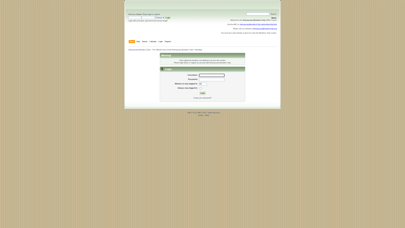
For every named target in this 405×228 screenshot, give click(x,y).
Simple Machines (214, 113)
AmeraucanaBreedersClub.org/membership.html (258, 24)
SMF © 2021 (202, 113)
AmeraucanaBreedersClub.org (265, 29)
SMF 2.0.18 (191, 113)
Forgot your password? (202, 98)
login (150, 14)
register (157, 14)
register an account (198, 63)
